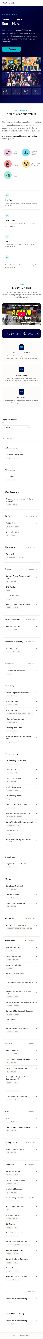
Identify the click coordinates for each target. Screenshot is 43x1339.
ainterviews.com (25, 1335)
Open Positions (10, 49)
